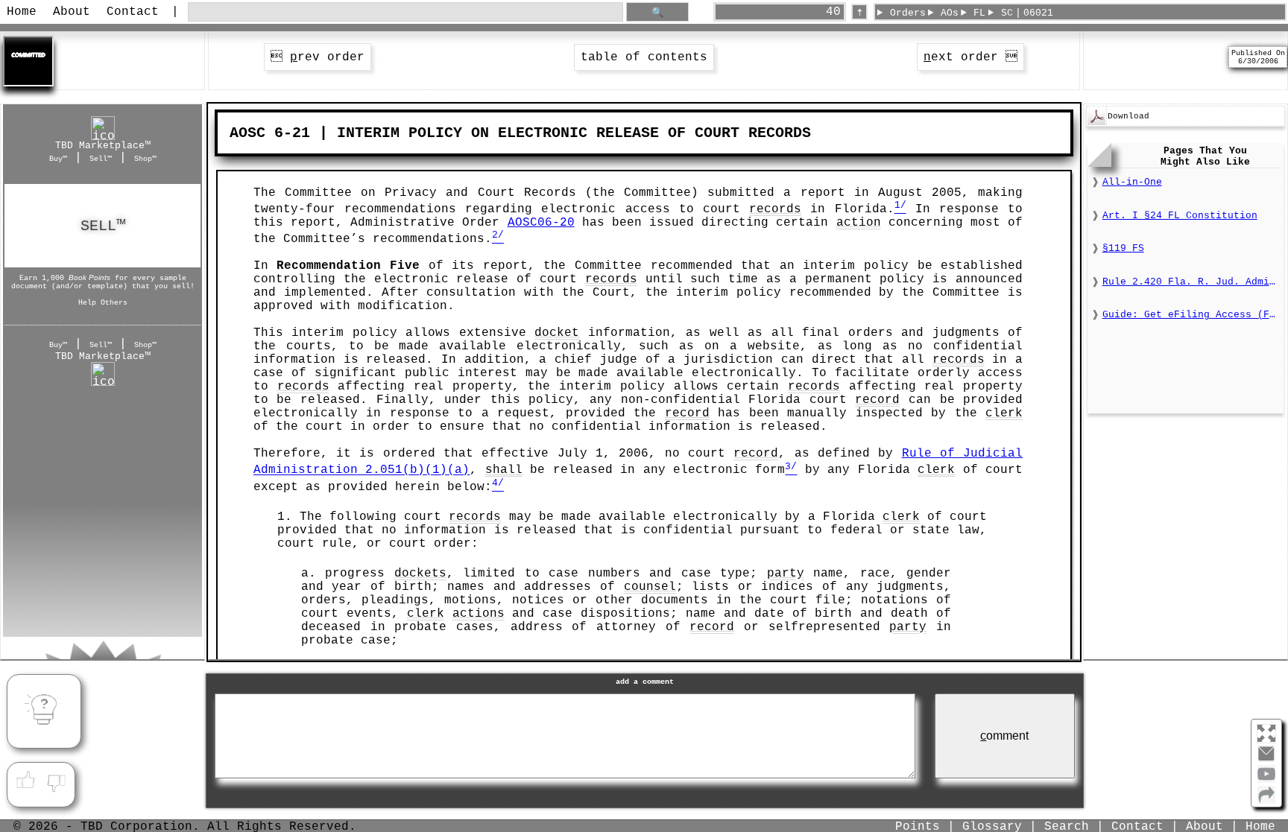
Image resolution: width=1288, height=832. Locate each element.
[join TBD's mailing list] (1266, 800)
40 (833, 12)
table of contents (644, 57)
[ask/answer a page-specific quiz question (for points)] (44, 711)
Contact (133, 12)
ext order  (970, 57)
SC (1007, 13)
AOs (950, 13)
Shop (103, 226)
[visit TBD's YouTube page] (1266, 780)
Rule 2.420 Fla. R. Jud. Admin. (1190, 282)
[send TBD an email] (1266, 759)
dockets (420, 573)
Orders (908, 13)
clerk (1004, 413)
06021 (1038, 13)
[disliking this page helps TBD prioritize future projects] (57, 781)
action (858, 222)
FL (979, 13)
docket (556, 333)
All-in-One (1132, 182)
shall (504, 470)
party (785, 573)
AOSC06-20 (541, 222)
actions (478, 613)
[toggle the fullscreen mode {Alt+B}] (1266, 733)
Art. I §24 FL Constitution (1179, 215)
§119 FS (1123, 248)
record (877, 400)
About (71, 12)
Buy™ (58, 158)
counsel (650, 587)
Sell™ (100, 158)
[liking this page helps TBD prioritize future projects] (25, 781)
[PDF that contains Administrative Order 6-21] (1096, 122)
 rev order (317, 57)
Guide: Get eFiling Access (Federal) (1190, 314)
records (775, 209)
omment (1004, 735)
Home (22, 12)
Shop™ (145, 158)
